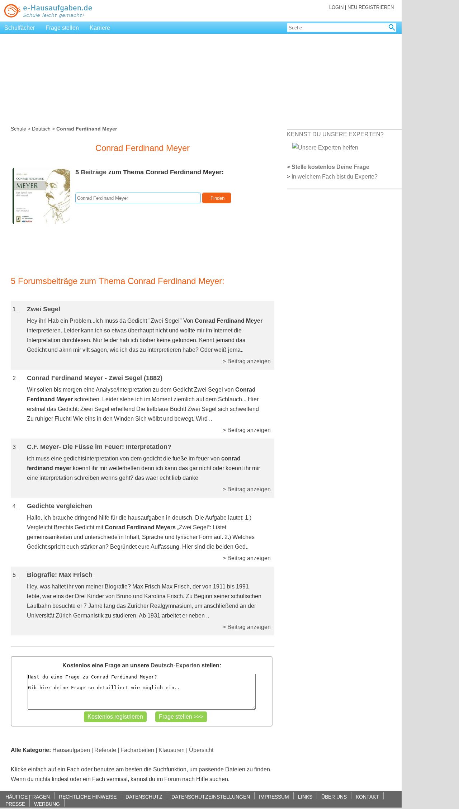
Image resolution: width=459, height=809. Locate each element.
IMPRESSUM (274, 796)
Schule (18, 129)
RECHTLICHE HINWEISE (88, 796)
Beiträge (94, 172)
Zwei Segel (43, 309)
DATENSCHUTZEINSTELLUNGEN (210, 796)
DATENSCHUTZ (144, 796)
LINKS (305, 796)
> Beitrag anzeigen (247, 361)
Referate (105, 750)
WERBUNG (47, 803)
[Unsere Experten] (325, 147)
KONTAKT (367, 796)
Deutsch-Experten (175, 665)
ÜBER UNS (334, 796)
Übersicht (201, 750)
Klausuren (171, 750)
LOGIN (336, 7)
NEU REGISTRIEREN (370, 7)
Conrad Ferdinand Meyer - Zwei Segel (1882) (94, 378)
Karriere (100, 28)
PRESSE (15, 803)
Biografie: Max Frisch (60, 574)
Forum (172, 779)
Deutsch (41, 129)
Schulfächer (19, 28)
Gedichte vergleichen (59, 506)
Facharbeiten (137, 750)
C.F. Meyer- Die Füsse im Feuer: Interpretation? (99, 446)
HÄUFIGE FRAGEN (27, 796)
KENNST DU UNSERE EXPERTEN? (335, 134)
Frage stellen (62, 28)
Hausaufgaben (71, 750)
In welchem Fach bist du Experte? (335, 177)
